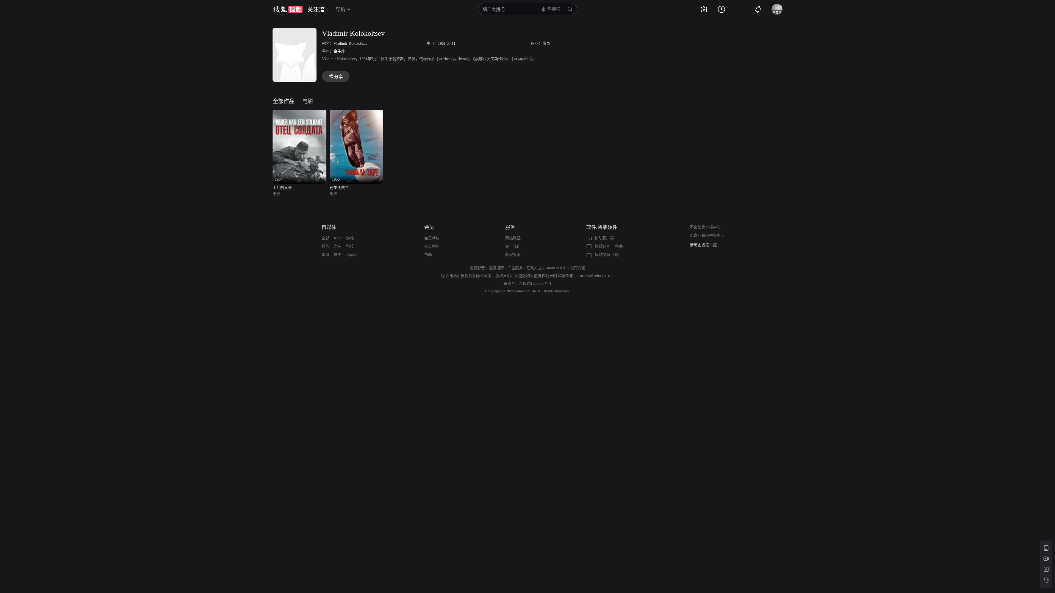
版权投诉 (513, 255)
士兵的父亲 (282, 188)
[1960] (357, 113)
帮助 (428, 255)
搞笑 (338, 255)
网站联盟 (513, 238)
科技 (350, 246)
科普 (325, 246)
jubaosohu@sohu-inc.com (594, 276)
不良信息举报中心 (705, 227)
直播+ (619, 246)
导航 (340, 9)
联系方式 (534, 268)
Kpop (338, 238)
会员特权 (432, 238)
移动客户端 (604, 238)
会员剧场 (432, 246)
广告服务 (515, 268)
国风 (325, 255)
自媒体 (328, 227)
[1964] (299, 113)
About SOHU (556, 268)
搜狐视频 (288, 9)
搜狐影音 (602, 246)
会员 (429, 227)
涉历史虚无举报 (703, 245)
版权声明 (503, 276)
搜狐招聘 (496, 268)
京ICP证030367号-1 (535, 283)
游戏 (350, 238)
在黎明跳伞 (339, 188)
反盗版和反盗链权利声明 (536, 276)
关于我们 (513, 246)
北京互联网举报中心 (707, 235)
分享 (338, 76)
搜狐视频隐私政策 (476, 276)
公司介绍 (577, 268)
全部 (325, 238)
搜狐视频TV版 (607, 255)
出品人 (352, 255)
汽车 (338, 246)
